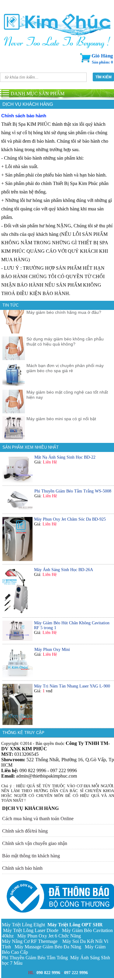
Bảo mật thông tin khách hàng (31, 855)
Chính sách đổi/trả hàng (25, 830)
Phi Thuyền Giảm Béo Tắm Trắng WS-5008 (72, 491)
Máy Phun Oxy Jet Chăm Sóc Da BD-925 (70, 519)
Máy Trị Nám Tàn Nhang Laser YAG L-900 (72, 686)
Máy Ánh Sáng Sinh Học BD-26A (63, 569)
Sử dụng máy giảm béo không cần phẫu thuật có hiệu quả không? (65, 341)
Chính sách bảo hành (22, 868)
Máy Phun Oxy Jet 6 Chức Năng (49, 935)
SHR (75, 924)
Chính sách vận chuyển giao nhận (34, 843)
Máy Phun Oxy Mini (52, 649)
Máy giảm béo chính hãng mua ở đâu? (63, 312)
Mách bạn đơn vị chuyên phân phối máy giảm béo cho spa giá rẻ (65, 368)
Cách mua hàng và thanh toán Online (38, 818)
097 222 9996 (76, 972)
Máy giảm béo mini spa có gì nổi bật (61, 418)
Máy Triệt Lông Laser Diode (30, 930)
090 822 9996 (48, 972)
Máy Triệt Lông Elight (24, 924)
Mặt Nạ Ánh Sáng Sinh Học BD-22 (64, 457)
